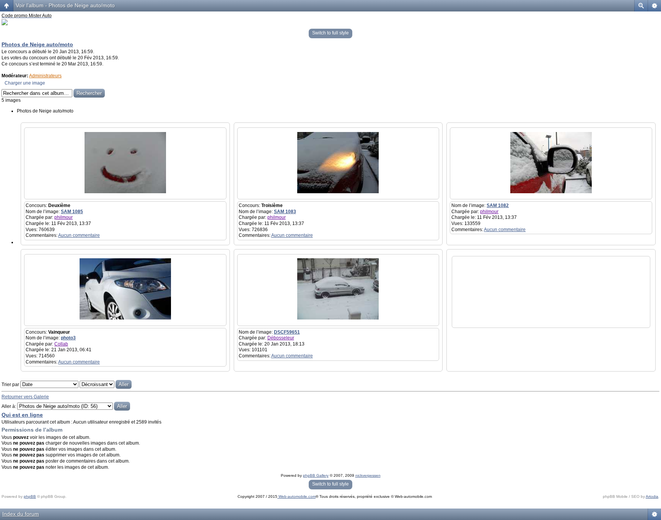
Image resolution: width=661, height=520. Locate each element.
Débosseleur (280, 338)
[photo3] (125, 318)
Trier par (11, 384)
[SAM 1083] (338, 191)
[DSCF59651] (338, 318)
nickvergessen (368, 475)
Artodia (652, 496)
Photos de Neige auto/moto (37, 44)
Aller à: (9, 406)
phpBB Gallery (316, 475)
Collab (61, 344)
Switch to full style (330, 33)
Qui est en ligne (22, 415)
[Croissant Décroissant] (106, 384)
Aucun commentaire (79, 235)
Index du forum (20, 514)
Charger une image (25, 83)
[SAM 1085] (125, 191)
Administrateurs (45, 75)
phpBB (30, 496)
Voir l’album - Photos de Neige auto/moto (65, 5)
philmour (63, 217)
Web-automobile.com (296, 496)
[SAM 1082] (551, 191)
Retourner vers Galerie (25, 396)
